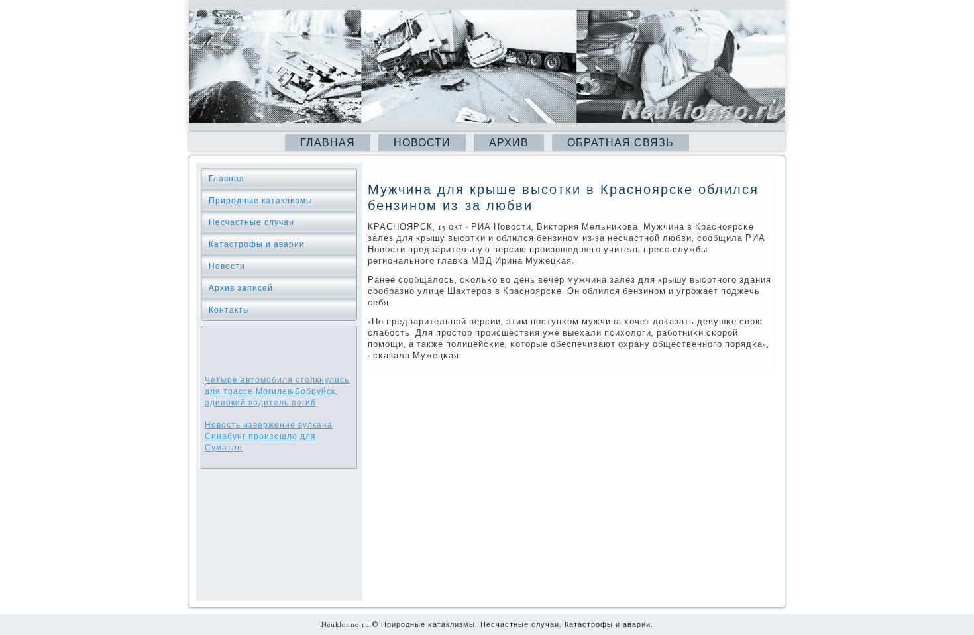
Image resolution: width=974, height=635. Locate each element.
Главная (327, 143)
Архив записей (241, 288)
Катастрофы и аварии (257, 244)
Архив (509, 143)
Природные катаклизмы (261, 200)
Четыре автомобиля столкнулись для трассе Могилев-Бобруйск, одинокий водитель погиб (277, 391)
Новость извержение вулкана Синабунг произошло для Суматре (269, 436)
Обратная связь (620, 143)
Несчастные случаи (251, 222)
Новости (422, 143)
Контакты (229, 310)
